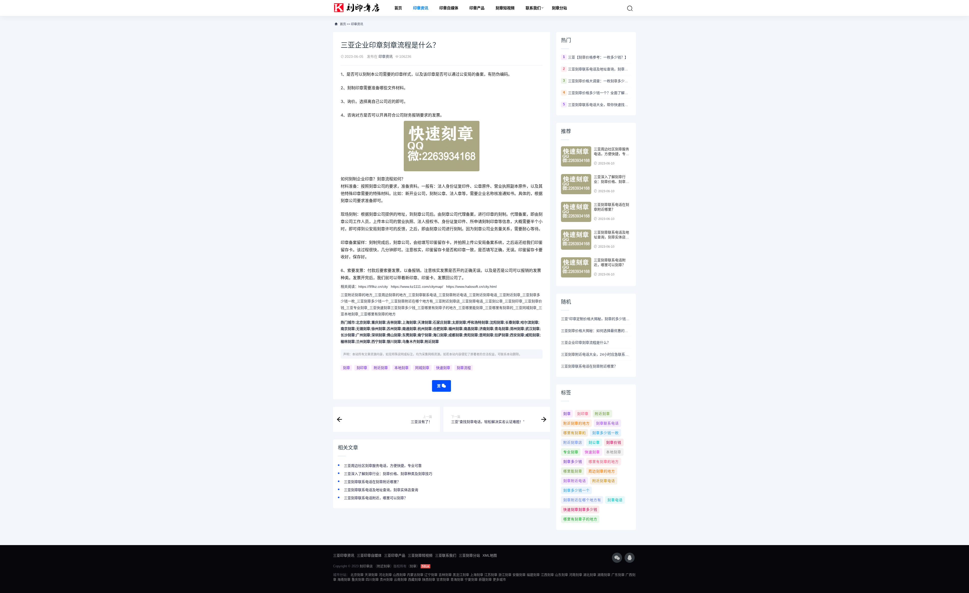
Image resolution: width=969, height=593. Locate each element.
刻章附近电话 (574, 481)
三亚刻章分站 (469, 555)
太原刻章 (459, 322)
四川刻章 (372, 579)
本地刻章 (401, 368)
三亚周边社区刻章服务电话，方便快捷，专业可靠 (383, 466)
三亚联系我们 (445, 555)
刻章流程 (464, 368)
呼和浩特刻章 (478, 322)
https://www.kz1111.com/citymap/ (417, 287)
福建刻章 (533, 575)
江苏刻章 (490, 575)
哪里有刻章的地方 (603, 462)
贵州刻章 (386, 579)
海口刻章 (440, 335)
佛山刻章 (394, 335)
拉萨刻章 (502, 335)
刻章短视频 (505, 8)
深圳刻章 (378, 335)
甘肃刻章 (442, 579)
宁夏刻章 (471, 579)
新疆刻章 (485, 579)
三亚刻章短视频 (420, 555)
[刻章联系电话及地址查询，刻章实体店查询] (576, 240)
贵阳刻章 (471, 335)
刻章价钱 (613, 442)
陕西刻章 (428, 579)
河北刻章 (385, 575)
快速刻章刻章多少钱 (580, 509)
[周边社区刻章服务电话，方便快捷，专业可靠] (576, 156)
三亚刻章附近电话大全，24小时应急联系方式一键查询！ (596, 354)
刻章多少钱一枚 (605, 433)
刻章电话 (615, 500)
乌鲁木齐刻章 (412, 342)
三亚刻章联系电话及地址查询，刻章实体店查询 (381, 490)
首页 (398, 8)
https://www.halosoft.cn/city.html (471, 287)
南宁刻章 (425, 335)
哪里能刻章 (572, 471)
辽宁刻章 (431, 575)
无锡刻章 (363, 329)
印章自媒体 (448, 8)
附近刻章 (432, 342)
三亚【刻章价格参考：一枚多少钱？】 (598, 57)
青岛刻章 (502, 329)
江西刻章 (547, 575)
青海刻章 (457, 579)
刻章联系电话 (607, 423)
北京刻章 (363, 322)
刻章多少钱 (572, 462)
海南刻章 (344, 579)
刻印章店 (366, 566)
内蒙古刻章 (415, 575)
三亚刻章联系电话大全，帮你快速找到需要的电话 (599, 105)
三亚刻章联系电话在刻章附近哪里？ (372, 482)
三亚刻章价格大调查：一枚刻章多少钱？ (599, 81)
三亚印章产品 (394, 555)
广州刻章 (363, 335)
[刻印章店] (359, 8)
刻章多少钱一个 (576, 490)
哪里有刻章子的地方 (580, 519)
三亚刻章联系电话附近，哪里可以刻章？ (376, 498)
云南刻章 (400, 579)
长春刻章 (512, 322)
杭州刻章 (425, 329)
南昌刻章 (471, 329)
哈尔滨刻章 (529, 322)
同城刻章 (422, 368)
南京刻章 (348, 329)
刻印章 (362, 368)
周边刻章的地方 (601, 471)
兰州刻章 (363, 342)
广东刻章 (618, 575)
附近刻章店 (572, 442)
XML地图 (489, 555)
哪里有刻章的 (574, 433)
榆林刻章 (348, 342)
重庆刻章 (378, 322)
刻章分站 (559, 8)
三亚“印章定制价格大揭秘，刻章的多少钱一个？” (596, 319)
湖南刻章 (603, 575)
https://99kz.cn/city (373, 287)
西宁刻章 (378, 342)
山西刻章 (399, 575)
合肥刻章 (440, 329)
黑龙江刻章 (461, 575)
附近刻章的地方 (576, 423)
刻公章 (594, 442)
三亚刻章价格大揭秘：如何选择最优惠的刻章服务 (596, 331)
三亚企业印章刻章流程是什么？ (585, 343)
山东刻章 (561, 575)
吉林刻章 (394, 322)
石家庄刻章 (442, 322)
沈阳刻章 (497, 322)
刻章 (346, 368)
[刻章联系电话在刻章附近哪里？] (576, 212)
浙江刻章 (505, 575)
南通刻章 (409, 329)
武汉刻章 (532, 329)
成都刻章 (455, 335)
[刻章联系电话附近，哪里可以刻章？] (576, 267)
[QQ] (630, 558)
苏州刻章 (394, 329)
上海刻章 (409, 322)
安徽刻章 (519, 575)
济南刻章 (486, 329)
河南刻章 (575, 575)
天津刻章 (425, 322)
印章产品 (476, 8)
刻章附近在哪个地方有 (582, 500)
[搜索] (630, 8)
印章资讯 (420, 8)
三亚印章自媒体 (369, 555)
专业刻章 (570, 452)
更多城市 (499, 579)
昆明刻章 (486, 335)
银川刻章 (394, 342)
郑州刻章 (517, 329)
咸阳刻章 (532, 335)
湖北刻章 (589, 575)
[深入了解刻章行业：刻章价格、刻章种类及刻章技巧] (576, 184)
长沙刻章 (348, 335)
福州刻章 (455, 329)
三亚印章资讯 (343, 555)
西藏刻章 (414, 579)
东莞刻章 (409, 335)
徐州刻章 (378, 329)
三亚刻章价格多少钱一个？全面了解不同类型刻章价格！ (599, 93)
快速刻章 (443, 368)
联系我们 (533, 8)
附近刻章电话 (603, 481)
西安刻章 (517, 335)
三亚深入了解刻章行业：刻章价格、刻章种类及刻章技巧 (388, 474)
